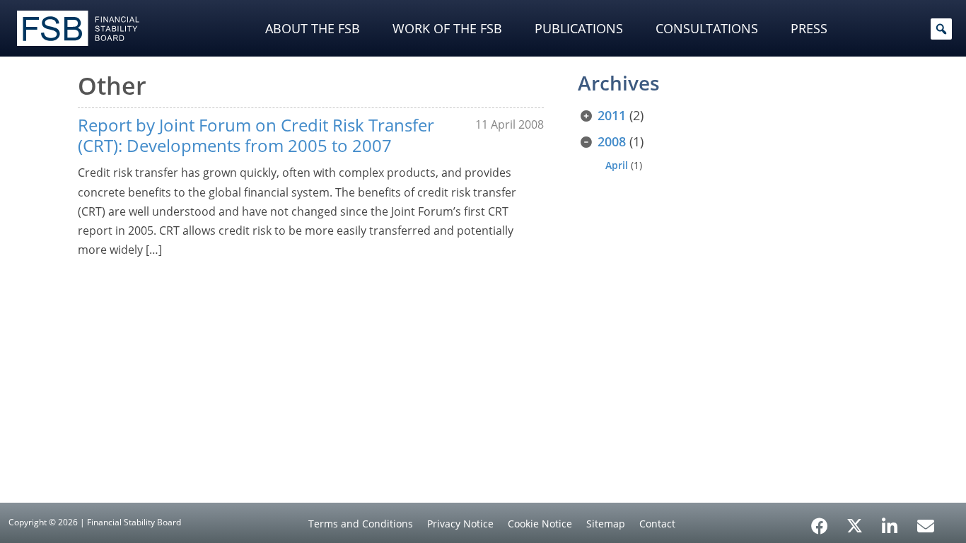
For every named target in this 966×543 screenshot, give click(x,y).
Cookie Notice (540, 523)
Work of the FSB (447, 28)
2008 (612, 141)
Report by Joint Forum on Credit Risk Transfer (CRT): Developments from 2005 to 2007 (256, 135)
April (616, 165)
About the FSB (312, 28)
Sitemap (605, 523)
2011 (612, 115)
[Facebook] (819, 521)
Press (809, 28)
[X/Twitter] (854, 525)
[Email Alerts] (925, 525)
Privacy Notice (460, 523)
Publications (579, 28)
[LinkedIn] (890, 521)
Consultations (707, 28)
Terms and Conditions (360, 523)
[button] (941, 29)
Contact (657, 523)
